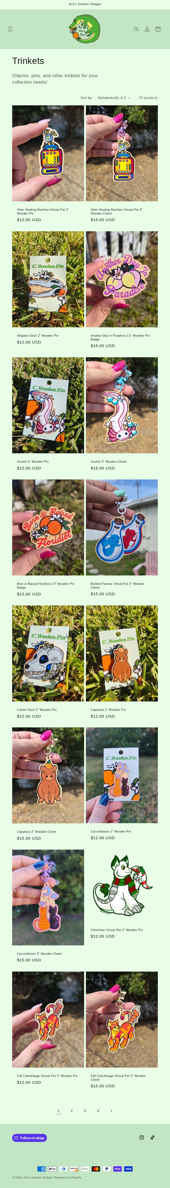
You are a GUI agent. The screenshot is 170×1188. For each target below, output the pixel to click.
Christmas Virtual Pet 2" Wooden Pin (117, 930)
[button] (10, 29)
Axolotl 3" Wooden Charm (109, 461)
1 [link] (59, 1111)
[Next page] (111, 1111)
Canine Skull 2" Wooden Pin (37, 709)
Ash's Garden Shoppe (38, 1177)
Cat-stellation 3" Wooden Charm (39, 953)
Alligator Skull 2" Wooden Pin (37, 335)
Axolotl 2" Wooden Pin (33, 461)
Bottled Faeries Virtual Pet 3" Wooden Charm (117, 585)
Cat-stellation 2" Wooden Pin (111, 831)
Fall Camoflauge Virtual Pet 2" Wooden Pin (47, 1076)
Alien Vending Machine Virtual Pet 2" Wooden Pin (43, 211)
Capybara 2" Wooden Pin (108, 709)
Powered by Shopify (67, 1177)
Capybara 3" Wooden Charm (36, 831)
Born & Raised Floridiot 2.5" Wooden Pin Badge (45, 585)
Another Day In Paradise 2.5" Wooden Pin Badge (120, 337)
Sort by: (87, 98)
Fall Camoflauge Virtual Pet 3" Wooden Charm (118, 1077)
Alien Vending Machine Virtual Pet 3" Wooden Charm (117, 211)
